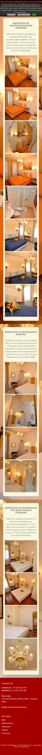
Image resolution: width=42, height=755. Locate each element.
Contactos (6, 733)
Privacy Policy (24, 747)
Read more (11, 14)
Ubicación (6, 726)
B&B (3, 720)
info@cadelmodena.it (17, 707)
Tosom (15, 747)
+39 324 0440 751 (19, 688)
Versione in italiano (23, 14)
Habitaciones (7, 723)
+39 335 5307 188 (19, 690)
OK (34, 14)
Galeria (5, 730)
